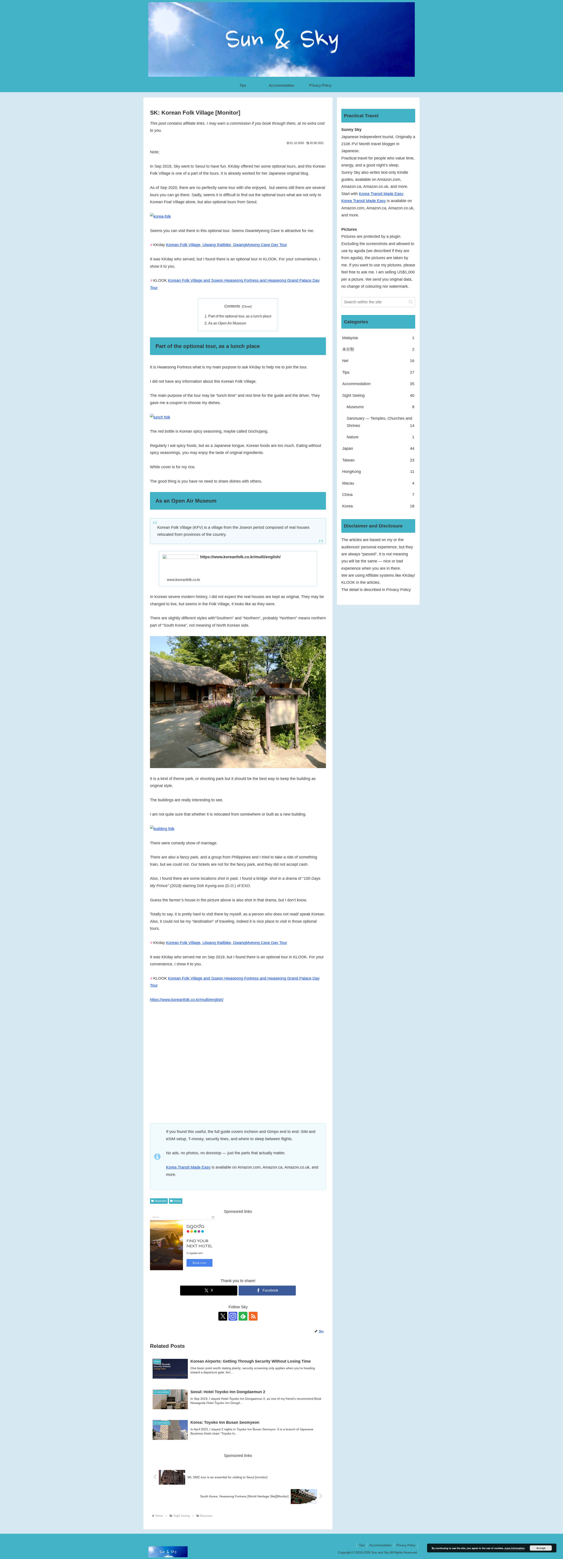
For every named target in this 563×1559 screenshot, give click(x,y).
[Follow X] (222, 1316)
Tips (362, 1545)
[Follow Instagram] (232, 1316)
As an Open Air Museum (227, 323)
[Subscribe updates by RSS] (253, 1316)
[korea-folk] (160, 216)
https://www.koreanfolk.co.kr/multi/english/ (186, 999)
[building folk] (162, 828)
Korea (177, 1200)
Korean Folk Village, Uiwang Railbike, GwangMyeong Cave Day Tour (226, 245)
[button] (411, 301)
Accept (540, 1548)
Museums (160, 1200)
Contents (232, 306)
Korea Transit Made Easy (188, 1167)
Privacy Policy (405, 1545)
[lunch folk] (160, 417)
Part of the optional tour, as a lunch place (239, 316)
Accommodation (380, 1545)
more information (515, 1548)
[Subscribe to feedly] (243, 1316)
